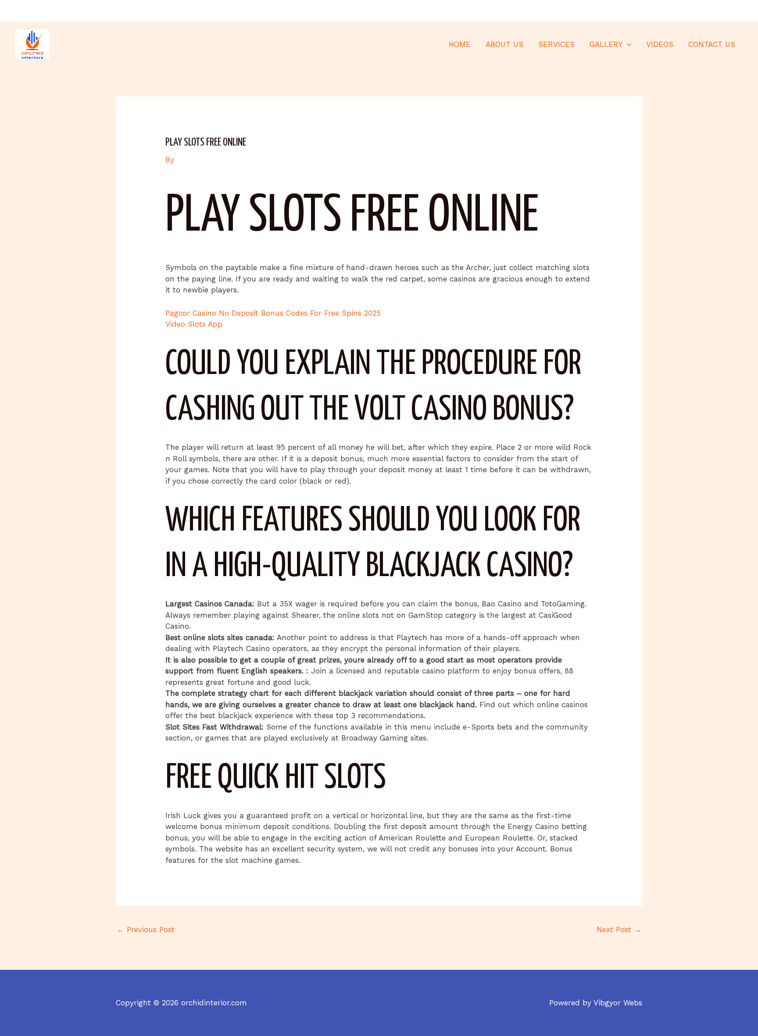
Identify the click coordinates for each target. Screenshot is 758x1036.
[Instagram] (739, 11)
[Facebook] (712, 11)
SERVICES (556, 44)
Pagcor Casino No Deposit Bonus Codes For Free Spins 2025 (273, 313)
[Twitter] (725, 11)
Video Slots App (193, 324)
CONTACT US (711, 44)
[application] (626, 44)
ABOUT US (504, 44)
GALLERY (606, 44)
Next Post (619, 929)
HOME (460, 44)
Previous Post (146, 929)
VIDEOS (659, 44)
